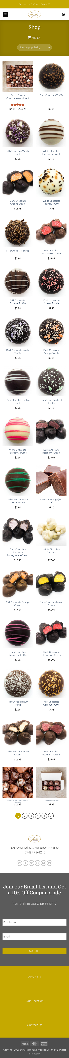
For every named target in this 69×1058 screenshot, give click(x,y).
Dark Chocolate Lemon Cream (51, 604)
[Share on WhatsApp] (19, 863)
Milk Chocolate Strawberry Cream (51, 252)
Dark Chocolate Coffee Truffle (17, 401)
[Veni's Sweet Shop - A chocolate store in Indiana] (34, 14)
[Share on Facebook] (25, 863)
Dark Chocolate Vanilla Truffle (17, 351)
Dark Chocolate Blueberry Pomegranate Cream (17, 552)
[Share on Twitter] (31, 863)
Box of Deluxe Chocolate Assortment (17, 97)
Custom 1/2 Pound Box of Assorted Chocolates (18, 801)
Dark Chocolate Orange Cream (18, 202)
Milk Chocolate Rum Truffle (18, 703)
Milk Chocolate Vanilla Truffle (18, 152)
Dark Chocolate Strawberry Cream (51, 653)
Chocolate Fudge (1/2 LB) (51, 501)
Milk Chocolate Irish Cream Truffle (18, 501)
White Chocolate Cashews (51, 551)
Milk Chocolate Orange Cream (17, 604)
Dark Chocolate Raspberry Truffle (18, 653)
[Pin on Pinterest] (43, 863)
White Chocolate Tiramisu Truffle (51, 202)
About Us (34, 977)
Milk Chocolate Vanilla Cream (18, 753)
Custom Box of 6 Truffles (51, 800)
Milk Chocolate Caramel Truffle (18, 302)
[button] (5, 14)
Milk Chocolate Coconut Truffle (51, 703)
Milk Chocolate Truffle (17, 250)
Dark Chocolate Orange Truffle (51, 351)
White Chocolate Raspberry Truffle (18, 451)
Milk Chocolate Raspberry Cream (51, 753)
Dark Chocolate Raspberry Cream (51, 451)
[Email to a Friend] (37, 863)
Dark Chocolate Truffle (51, 95)
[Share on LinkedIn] (49, 863)
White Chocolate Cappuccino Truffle (51, 152)
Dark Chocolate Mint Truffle (51, 401)
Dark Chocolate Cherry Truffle (51, 302)
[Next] (51, 816)
